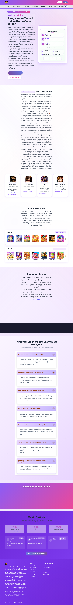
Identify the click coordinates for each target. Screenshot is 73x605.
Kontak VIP (45, 569)
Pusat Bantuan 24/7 (47, 567)
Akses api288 (12, 192)
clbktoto (51, 504)
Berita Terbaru (52, 6)
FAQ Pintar (45, 572)
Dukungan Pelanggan (63, 6)
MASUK (59, 2)
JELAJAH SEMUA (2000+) (60, 232)
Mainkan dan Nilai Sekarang (37, 553)
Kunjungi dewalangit (36, 299)
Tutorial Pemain (33, 576)
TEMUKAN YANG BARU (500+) (59, 248)
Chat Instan (45, 570)
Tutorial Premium (46, 574)
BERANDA (8, 6)
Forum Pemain (35, 6)
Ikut (60, 314)
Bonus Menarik (26, 6)
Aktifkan (38, 314)
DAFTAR (65, 2)
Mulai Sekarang (16, 72)
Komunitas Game (16, 6)
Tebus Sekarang (18, 313)
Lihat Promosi (15, 77)
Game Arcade (44, 6)
